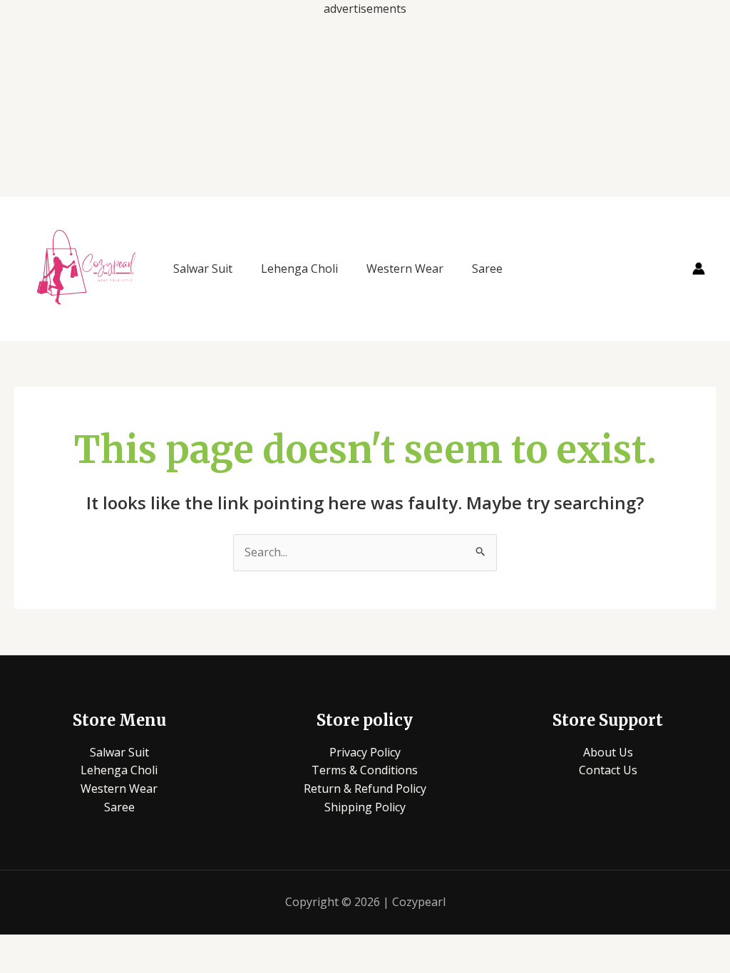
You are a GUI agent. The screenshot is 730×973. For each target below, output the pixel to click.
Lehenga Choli (299, 268)
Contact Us (608, 770)
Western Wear (404, 268)
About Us (608, 752)
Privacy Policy (365, 752)
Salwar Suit (202, 268)
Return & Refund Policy (365, 788)
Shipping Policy (365, 807)
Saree (487, 268)
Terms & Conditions (365, 770)
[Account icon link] (698, 268)
